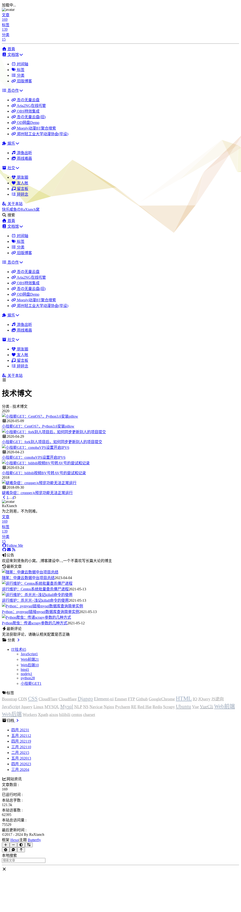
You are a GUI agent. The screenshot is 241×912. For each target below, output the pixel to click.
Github (142, 699)
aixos (53, 714)
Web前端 (224, 706)
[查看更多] (18, 640)
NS (85, 706)
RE (134, 706)
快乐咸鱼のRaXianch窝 (21, 209)
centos (76, 714)
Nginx (109, 706)
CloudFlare (48, 699)
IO (195, 699)
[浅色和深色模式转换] (21, 844)
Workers (30, 714)
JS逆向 (217, 699)
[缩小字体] (13, 844)
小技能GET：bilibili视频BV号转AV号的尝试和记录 (44, 473)
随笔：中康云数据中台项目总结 (28, 578)
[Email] (9, 550)
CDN (22, 699)
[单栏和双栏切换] (29, 844)
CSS (33, 698)
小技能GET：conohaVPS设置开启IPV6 (33, 457)
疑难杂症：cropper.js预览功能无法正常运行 (37, 493)
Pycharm (122, 706)
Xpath (43, 714)
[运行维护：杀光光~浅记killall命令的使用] (37, 595)
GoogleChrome (162, 699)
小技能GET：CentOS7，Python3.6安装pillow (38, 426)
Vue (195, 706)
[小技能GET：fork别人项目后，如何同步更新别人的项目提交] (54, 432)
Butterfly (34, 840)
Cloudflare (68, 699)
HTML (184, 698)
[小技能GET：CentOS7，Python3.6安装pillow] (40, 416)
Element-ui (104, 698)
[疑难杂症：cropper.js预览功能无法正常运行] (39, 483)
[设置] (6, 849)
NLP (78, 706)
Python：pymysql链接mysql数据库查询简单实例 (40, 612)
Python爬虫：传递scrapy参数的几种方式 (34, 623)
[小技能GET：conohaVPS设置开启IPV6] (35, 447)
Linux (38, 706)
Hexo (14, 840)
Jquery (26, 706)
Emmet (121, 699)
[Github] (4, 550)
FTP (131, 699)
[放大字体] (6, 844)
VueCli (206, 706)
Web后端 (12, 714)
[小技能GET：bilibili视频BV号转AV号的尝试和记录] (46, 463)
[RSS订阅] (13, 550)
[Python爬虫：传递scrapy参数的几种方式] (36, 617)
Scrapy (169, 706)
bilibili (64, 714)
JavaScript (11, 706)
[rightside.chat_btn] (13, 849)
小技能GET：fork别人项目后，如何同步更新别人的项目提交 (52, 442)
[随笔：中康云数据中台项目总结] (30, 572)
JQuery (204, 699)
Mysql (66, 706)
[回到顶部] (21, 849)
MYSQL (51, 706)
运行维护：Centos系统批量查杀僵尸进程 (35, 589)
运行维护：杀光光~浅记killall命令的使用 (35, 600)
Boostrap (9, 699)
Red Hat (144, 706)
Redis (157, 706)
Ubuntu (183, 706)
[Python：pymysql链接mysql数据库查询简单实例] (42, 606)
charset (89, 714)
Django (85, 699)
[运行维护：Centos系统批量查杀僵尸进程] (37, 583)
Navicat (96, 706)
